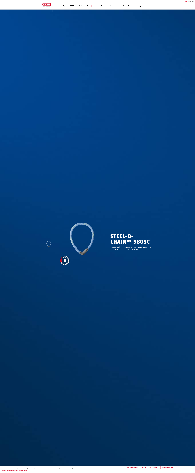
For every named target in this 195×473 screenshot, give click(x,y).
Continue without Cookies (150, 467)
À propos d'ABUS (68, 6)
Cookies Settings (132, 467)
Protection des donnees (12, 470)
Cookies (4, 470)
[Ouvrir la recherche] (140, 6)
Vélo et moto (84, 6)
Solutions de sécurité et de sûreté (106, 6)
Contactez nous (128, 6)
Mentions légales (23, 470)
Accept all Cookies (167, 467)
